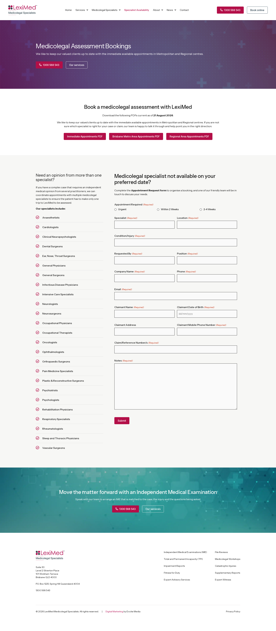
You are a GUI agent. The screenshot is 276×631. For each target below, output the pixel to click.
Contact (184, 10)
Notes (123, 360)
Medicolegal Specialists (104, 10)
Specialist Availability (136, 10)
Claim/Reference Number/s (136, 342)
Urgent (122, 209)
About (156, 10)
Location (187, 218)
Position (187, 253)
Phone (186, 271)
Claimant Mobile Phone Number (201, 325)
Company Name (129, 271)
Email (123, 289)
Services (80, 10)
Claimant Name (129, 307)
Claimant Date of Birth (195, 307)
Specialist (125, 218)
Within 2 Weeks (170, 209)
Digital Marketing (114, 611)
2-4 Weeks (209, 209)
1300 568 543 (43, 590)
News (170, 10)
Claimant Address (125, 325)
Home (68, 10)
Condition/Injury (129, 235)
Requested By (128, 253)
